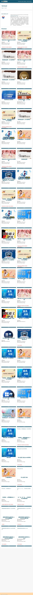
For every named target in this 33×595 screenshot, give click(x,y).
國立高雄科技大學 (5, 13)
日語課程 (7, 47)
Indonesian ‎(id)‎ (29, 1)
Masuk (25, 1)
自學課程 (3, 524)
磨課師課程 (10, 47)
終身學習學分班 (19, 524)
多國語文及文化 (4, 47)
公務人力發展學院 (20, 48)
